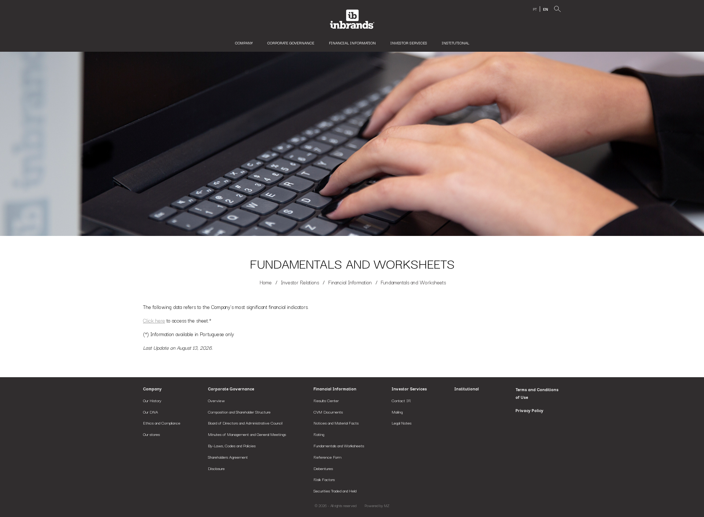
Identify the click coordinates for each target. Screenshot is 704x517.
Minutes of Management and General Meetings (247, 434)
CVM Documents (328, 411)
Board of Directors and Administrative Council (245, 422)
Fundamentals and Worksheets (339, 445)
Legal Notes (401, 422)
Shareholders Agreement (228, 457)
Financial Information (352, 43)
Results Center (326, 400)
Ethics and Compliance (161, 422)
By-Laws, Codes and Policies (232, 445)
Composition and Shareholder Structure (239, 411)
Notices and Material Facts (336, 422)
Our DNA (150, 411)
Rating (319, 434)
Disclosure (216, 468)
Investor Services (408, 43)
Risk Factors (324, 479)
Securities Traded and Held (335, 490)
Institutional (455, 43)
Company (152, 388)
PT (535, 9)
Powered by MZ (376, 505)
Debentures (323, 468)
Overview (216, 400)
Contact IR (401, 400)
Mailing (397, 411)
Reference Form (327, 457)
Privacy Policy (529, 410)
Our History (152, 400)
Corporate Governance (231, 388)
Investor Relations (300, 282)
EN (545, 9)
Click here (154, 320)
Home (266, 282)
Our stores (151, 434)
